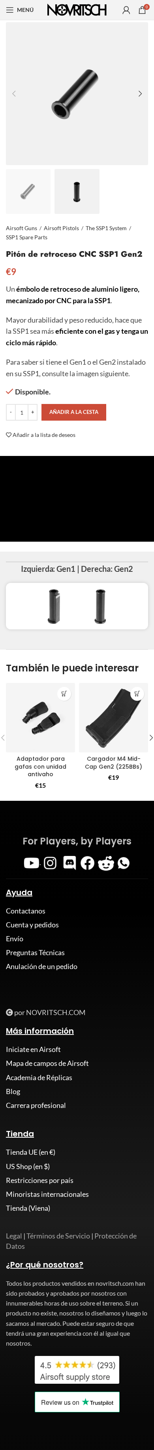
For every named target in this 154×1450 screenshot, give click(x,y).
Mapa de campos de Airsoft (47, 1063)
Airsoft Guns (21, 228)
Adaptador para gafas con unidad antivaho (40, 766)
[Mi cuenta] (126, 10)
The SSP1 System (106, 228)
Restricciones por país (39, 1180)
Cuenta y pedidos (32, 924)
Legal (14, 1235)
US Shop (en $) (28, 1166)
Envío (14, 938)
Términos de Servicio (58, 1235)
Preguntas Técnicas (35, 952)
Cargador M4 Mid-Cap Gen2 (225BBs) (113, 763)
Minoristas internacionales (47, 1194)
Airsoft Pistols (61, 228)
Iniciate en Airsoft (33, 1049)
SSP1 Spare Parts (26, 237)
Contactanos (25, 910)
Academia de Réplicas (39, 1077)
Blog (13, 1091)
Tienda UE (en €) (30, 1152)
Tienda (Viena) (28, 1208)
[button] (137, 694)
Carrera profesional (36, 1105)
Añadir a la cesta (73, 412)
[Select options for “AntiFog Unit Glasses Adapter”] (64, 694)
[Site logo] (77, 9)
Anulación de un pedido (41, 966)
